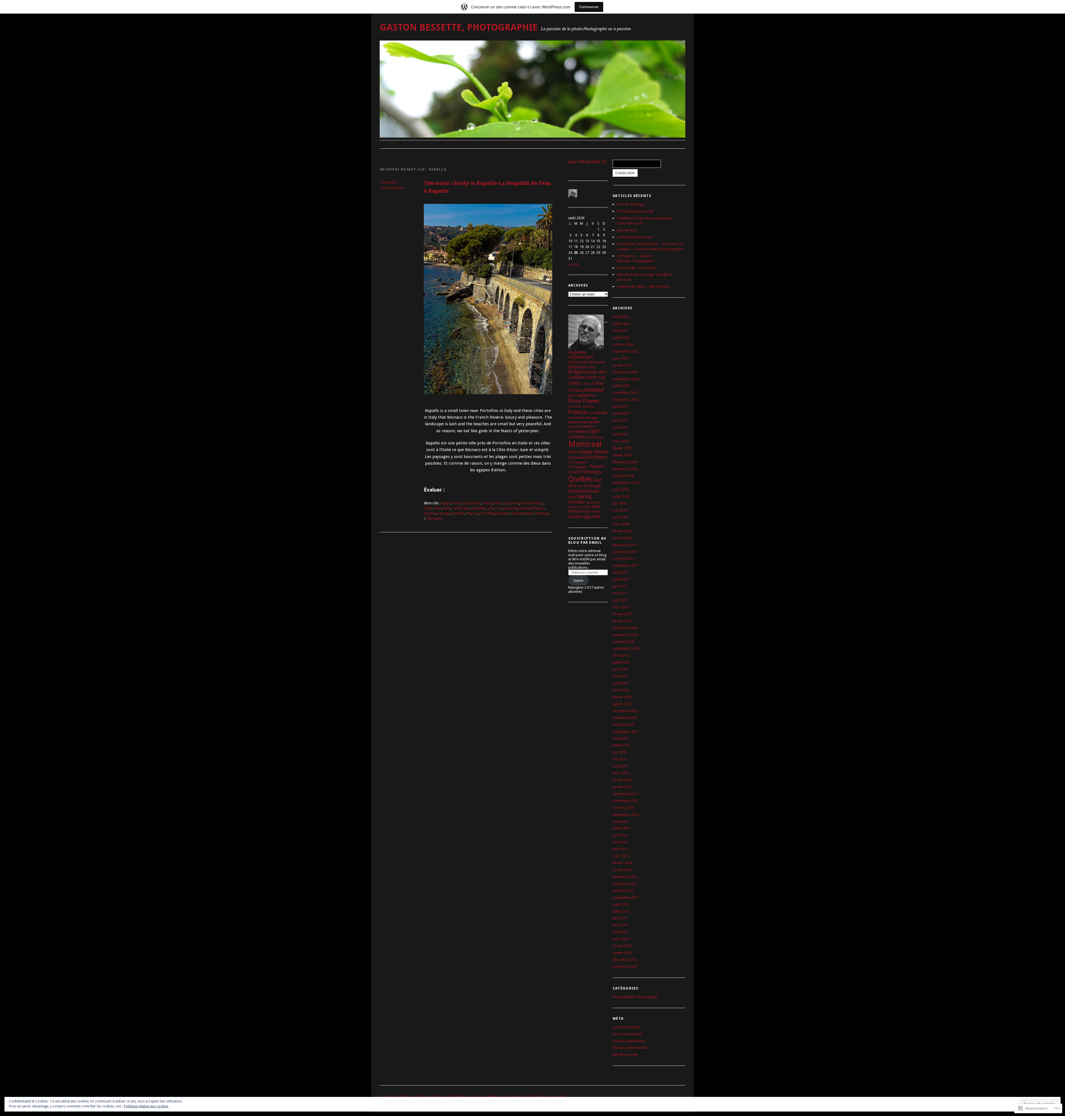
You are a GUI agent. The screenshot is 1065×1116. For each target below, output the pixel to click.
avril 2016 (620, 683)
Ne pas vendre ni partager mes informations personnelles (521, 1096)
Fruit (591, 413)
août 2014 (620, 821)
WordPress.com (625, 1054)
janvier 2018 (622, 538)
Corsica (575, 390)
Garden (601, 413)
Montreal (585, 444)
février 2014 (622, 863)
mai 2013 (620, 925)
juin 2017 (620, 586)
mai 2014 (620, 842)
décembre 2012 (625, 960)
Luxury (524, 508)
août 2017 (620, 572)
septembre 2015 (626, 732)
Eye (592, 395)
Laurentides (578, 431)
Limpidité (477, 508)
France (577, 412)
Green (572, 418)
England (582, 395)
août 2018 (620, 489)
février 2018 (622, 531)
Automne (575, 362)
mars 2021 (621, 358)
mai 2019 (620, 427)
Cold (601, 377)
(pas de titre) (627, 230)
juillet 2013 (621, 911)
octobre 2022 (623, 344)
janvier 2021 (622, 365)
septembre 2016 (626, 648)
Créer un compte (626, 1027)
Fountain (588, 406)
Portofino (488, 513)
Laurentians (586, 426)
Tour (596, 502)
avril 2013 (620, 932)
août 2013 (620, 904)
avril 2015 (620, 766)
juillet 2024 (621, 324)
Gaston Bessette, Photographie (459, 27)
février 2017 (622, 614)
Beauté (600, 362)
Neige (586, 451)
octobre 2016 (623, 642)
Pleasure (472, 513)
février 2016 (622, 697)
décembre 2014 (625, 794)
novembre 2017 (625, 552)
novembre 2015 (625, 718)
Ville (587, 507)
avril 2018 (620, 517)
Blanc (583, 367)
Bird (572, 367)
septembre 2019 (626, 400)
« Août (573, 264)
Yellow (596, 511)
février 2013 (622, 946)
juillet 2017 (621, 579)
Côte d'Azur (472, 503)
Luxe (498, 508)
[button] (488, 299)
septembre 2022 (626, 351)
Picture (597, 466)
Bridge (574, 372)
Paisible (429, 513)
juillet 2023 (621, 337)
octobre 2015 (623, 725)
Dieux (498, 503)
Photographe (578, 462)
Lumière (576, 436)
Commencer (589, 7)
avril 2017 (620, 600)
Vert (581, 507)
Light (594, 431)
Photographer (578, 467)
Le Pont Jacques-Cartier (635, 211)
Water (528, 513)
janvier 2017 (622, 621)
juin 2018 (620, 503)
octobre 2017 (623, 558)
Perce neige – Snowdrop (636, 268)
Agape (446, 503)
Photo (600, 457)
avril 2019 (620, 434)
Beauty (589, 362)
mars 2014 (621, 856)
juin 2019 (620, 420)
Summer (576, 502)
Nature (573, 452)
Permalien (434, 518)
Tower (572, 507)
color (574, 383)
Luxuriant (510, 508)
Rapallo (503, 513)
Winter (585, 511)
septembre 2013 (626, 897)
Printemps (589, 472)
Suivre (578, 580)
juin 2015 (620, 752)
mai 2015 (620, 759)
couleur (594, 389)
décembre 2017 (625, 545)
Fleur (575, 401)
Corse (598, 383)
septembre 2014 (626, 815)
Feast (515, 503)
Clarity (487, 503)
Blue (592, 367)
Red (597, 480)
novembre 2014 (625, 801)
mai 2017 (620, 593)
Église (589, 517)
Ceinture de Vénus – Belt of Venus (643, 286)
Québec (581, 479)
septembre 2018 (626, 482)
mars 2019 (621, 441)
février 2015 (622, 780)
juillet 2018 (621, 496)
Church (591, 377)
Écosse (575, 516)
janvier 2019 (622, 455)
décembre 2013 (625, 877)
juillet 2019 (621, 413)
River (572, 486)
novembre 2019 (625, 393)
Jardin (595, 422)
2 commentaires (392, 188)
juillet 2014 (621, 828)
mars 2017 (621, 607)
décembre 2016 (625, 628)
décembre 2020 (625, 372)
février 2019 (622, 448)
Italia (438, 508)
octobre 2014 (623, 808)
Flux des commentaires (631, 1048)
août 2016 (620, 655)
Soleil (572, 497)
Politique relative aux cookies (146, 1106)
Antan (456, 503)
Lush (489, 508)
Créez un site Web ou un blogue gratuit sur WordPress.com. (426, 1096)
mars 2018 (621, 524)
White (573, 511)
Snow (593, 491)
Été (597, 516)
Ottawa (575, 457)
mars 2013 (621, 939)
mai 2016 (620, 676)
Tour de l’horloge (630, 204)
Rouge (594, 485)
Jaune (572, 426)
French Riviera (531, 503)
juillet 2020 (621, 386)
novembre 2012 (625, 967)
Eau (506, 503)
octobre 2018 (623, 476)
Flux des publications (629, 1041)
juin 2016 (620, 669)
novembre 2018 (625, 469)
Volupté (516, 513)
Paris (588, 457)
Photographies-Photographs (635, 997)
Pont (572, 472)
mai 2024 (620, 330)
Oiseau (600, 451)
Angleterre (577, 352)
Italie (447, 508)
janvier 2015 (622, 787)
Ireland (574, 422)
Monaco (537, 508)
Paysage (443, 513)
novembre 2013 (625, 884)
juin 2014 (620, 835)
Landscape (460, 508)
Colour (586, 384)
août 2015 (620, 738)
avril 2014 (620, 849)
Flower (591, 401)
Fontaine (574, 406)
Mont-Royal (594, 437)
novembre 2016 (625, 635)
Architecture (580, 357)
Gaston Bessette (587, 162)
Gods (428, 508)
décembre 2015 (625, 711)
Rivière (583, 486)
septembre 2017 (626, 565)
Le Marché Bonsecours (635, 237)
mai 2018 (620, 510)
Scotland (577, 491)
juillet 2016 (621, 662)
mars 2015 (621, 773)
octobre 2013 (623, 891)
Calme (602, 372)
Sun (589, 502)
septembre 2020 (626, 379)
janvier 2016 (622, 704)
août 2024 (620, 317)
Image (592, 418)
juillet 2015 (621, 745)
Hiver (582, 418)
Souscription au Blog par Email (587, 540)
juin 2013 (620, 918)
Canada (576, 377)
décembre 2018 (625, 462)
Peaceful (458, 513)
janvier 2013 (622, 953)
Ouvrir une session (627, 1034)
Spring (585, 496)
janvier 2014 (622, 870)
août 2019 (620, 406)
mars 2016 (621, 690)
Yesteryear (543, 513)
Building (589, 372)
